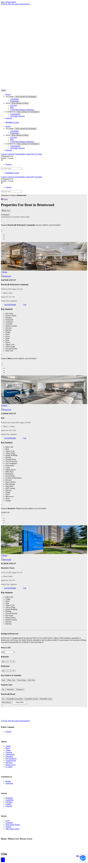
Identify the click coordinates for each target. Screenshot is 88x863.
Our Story (13, 105)
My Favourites (36, 154)
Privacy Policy (25, 843)
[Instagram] (2, 855)
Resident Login (12, 122)
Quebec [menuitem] (8, 827)
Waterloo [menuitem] (9, 806)
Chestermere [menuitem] (10, 754)
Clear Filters (20, 702)
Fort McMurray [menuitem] (11, 758)
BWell (28, 854)
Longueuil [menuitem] (9, 823)
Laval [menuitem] (8, 820)
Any (3, 661)
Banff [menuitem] (8, 748)
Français (9, 164)
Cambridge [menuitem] (10, 800)
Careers (4, 154)
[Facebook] (4, 855)
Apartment (10, 689)
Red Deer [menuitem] (9, 763)
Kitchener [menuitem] (9, 802)
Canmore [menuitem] (9, 752)
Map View (6, 211)
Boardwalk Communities (15, 699)
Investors (9, 118)
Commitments (15, 114)
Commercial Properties (15, 854)
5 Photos (4, 272)
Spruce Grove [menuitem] (11, 765)
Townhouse (19, 689)
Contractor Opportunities (16, 154)
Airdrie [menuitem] (8, 746)
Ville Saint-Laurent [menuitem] (12, 829)
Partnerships (14, 101)
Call (24, 305)
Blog (12, 107)
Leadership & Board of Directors (22, 110)
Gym (3, 680)
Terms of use (36, 843)
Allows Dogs (22, 680)
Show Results (6, 702)
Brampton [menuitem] (9, 798)
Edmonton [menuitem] (9, 756)
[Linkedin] (6, 855)
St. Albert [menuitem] (9, 767)
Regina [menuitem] (8, 781)
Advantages (14, 99)
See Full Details (10, 305)
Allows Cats (11, 680)
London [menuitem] (8, 804)
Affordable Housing (17, 116)
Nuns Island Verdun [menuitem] (13, 825)
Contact (28, 154)
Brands (8, 94)
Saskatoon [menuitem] (9, 783)
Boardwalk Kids (38, 854)
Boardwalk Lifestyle (31, 699)
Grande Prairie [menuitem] (11, 761)
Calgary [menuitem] (8, 750)
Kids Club (31, 680)
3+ (14, 661)
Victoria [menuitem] (8, 732)
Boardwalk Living (46, 699)
